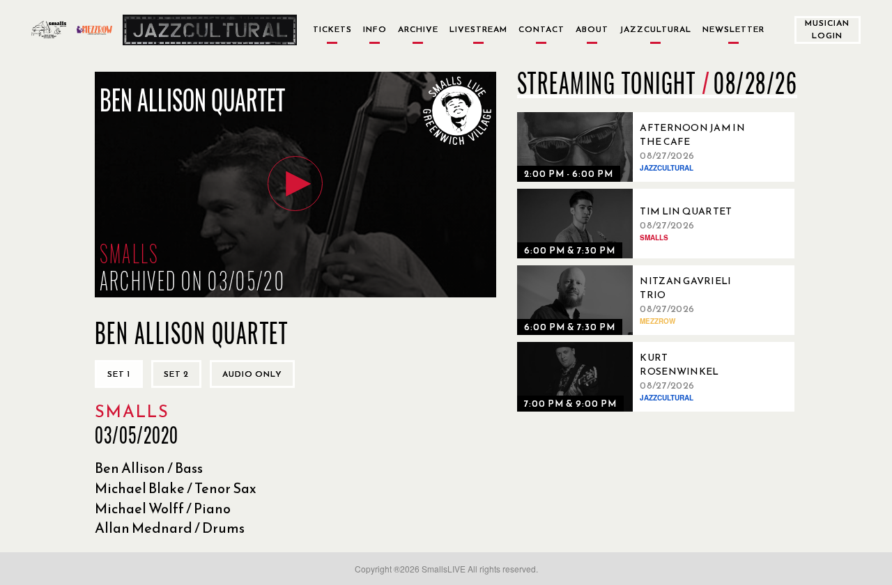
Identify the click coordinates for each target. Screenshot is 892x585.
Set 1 (118, 374)
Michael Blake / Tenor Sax (175, 488)
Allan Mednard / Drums (170, 527)
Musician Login (827, 29)
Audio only (252, 374)
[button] (295, 183)
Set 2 (176, 374)
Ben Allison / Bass (149, 468)
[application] (295, 184)
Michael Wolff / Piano (163, 508)
